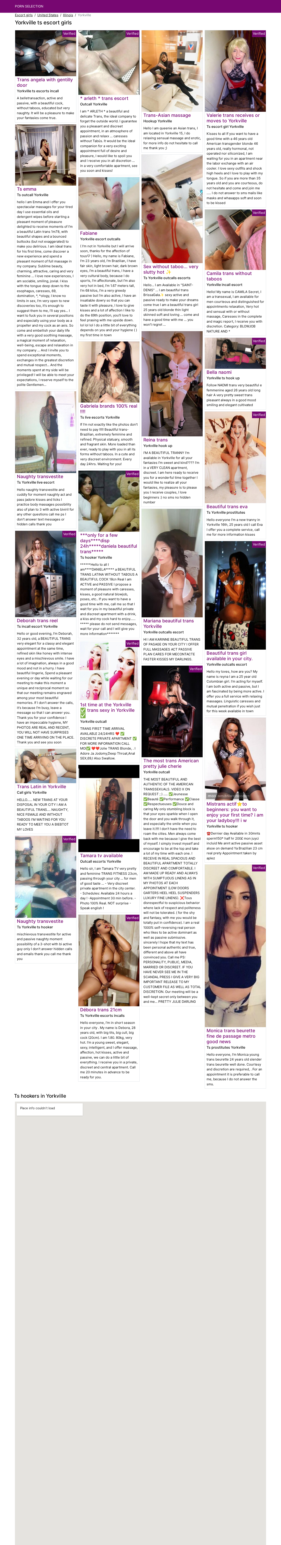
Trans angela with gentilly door (45, 82)
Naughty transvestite (40, 476)
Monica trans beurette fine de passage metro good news (231, 1036)
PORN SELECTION (29, 6)
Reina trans (155, 440)
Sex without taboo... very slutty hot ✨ (170, 269)
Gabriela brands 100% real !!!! (108, 408)
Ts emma (26, 189)
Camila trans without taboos (229, 276)
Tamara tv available (101, 855)
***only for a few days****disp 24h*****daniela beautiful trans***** (108, 543)
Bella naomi (219, 372)
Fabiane (88, 233)
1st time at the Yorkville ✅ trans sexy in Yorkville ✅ (107, 710)
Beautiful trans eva (227, 506)
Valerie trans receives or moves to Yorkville (233, 117)
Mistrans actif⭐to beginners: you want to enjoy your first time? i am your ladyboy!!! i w (235, 812)
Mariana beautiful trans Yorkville (168, 623)
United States (47, 15)
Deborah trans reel (37, 620)
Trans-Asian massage (167, 115)
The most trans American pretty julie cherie (171, 763)
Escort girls (24, 15)
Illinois (68, 15)
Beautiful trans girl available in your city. (230, 655)
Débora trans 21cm (101, 1009)
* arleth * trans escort (104, 98)
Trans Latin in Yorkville (41, 786)
